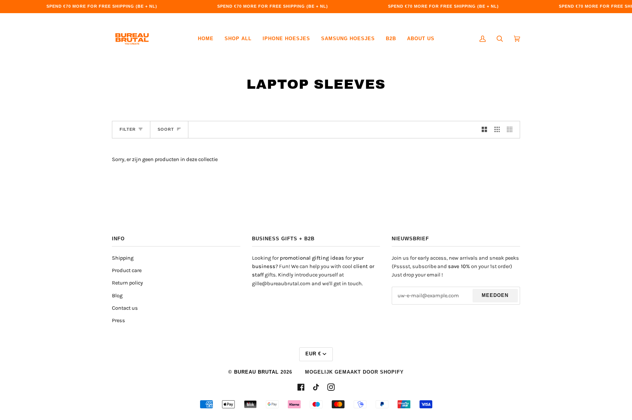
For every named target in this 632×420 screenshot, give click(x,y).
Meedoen (495, 295)
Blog (117, 296)
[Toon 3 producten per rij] (497, 129)
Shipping (122, 258)
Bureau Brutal (256, 372)
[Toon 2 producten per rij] (484, 129)
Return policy (127, 283)
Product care (127, 270)
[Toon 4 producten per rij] (511, 129)
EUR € (313, 353)
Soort (166, 129)
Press (118, 320)
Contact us (125, 308)
